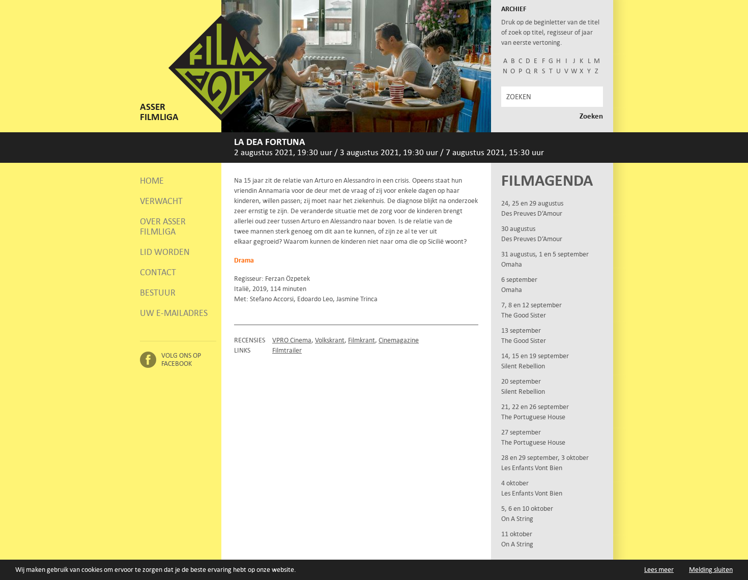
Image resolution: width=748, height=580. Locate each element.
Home (152, 181)
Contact (158, 272)
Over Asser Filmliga (163, 226)
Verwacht (161, 201)
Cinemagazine (399, 340)
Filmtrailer (287, 350)
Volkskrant (329, 340)
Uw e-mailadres (174, 313)
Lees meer (659, 569)
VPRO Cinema (291, 340)
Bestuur (158, 292)
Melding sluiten (711, 569)
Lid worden (165, 252)
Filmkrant (361, 340)
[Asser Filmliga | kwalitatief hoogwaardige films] (221, 118)
